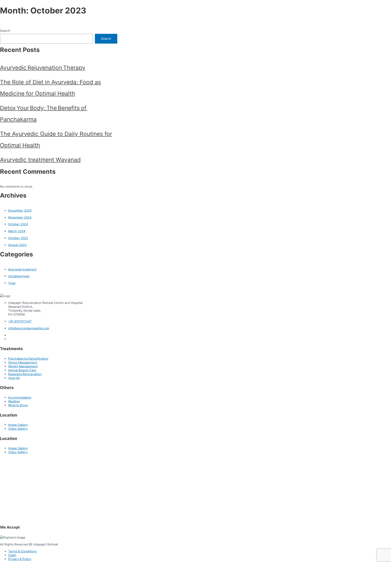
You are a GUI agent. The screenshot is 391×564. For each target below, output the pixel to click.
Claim (12, 555)
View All (14, 378)
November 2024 (20, 217)
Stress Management (22, 362)
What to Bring (18, 405)
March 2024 (16, 231)
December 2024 (20, 210)
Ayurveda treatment (22, 269)
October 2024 (18, 224)
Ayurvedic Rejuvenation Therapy (42, 67)
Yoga (11, 283)
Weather (14, 401)
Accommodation (19, 397)
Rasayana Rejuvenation (25, 374)
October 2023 (18, 238)
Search (5, 31)
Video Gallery (17, 429)
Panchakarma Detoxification (28, 359)
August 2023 (17, 245)
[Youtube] (10, 339)
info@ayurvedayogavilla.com (28, 328)
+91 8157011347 (20, 321)
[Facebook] (10, 335)
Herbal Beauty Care (22, 370)
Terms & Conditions (22, 551)
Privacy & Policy (19, 559)
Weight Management (23, 366)
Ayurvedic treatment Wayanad (40, 159)
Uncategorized (18, 276)
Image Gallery (18, 425)
